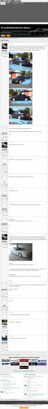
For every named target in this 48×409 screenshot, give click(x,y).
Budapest (6, 310)
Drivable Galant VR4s (6, 380)
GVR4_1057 (4, 209)
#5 (46, 174)
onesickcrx (4, 195)
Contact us (27, 401)
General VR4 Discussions (7, 382)
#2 (46, 126)
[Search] (46, 3)
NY (7, 200)
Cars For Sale (28, 379)
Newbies (4, 378)
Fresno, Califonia (5, 349)
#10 (46, 282)
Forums (2, 3)
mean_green (4, 133)
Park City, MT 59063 (4, 140)
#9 (46, 234)
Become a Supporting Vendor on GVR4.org (24, 371)
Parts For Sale (28, 383)
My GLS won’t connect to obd (8, 376)
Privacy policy (38, 401)
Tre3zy (4, 164)
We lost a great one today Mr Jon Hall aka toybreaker (11, 387)
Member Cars (15, 3)
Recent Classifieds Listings (30, 374)
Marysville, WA (5, 56)
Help (42, 401)
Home (45, 401)
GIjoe (4, 305)
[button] (8, 3)
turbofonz (4, 326)
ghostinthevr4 (4, 342)
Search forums (7, 23)
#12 (46, 312)
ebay (10, 225)
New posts (2, 23)
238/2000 (4, 391)
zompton (6, 186)
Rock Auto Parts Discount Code (31, 390)
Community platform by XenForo (24, 403)
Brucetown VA (5, 215)
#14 (46, 336)
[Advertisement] (24, 13)
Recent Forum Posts (5, 374)
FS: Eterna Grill (28, 381)
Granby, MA (6, 333)
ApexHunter (4, 50)
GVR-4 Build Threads (6, 393)
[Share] (45, 44)
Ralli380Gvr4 (4, 224)
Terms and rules (32, 401)
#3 (46, 142)
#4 (46, 157)
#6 (46, 188)
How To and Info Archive (6, 386)
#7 (46, 202)
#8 (46, 217)
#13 (46, 320)
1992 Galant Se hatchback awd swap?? (9, 383)
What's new (22, 3)
